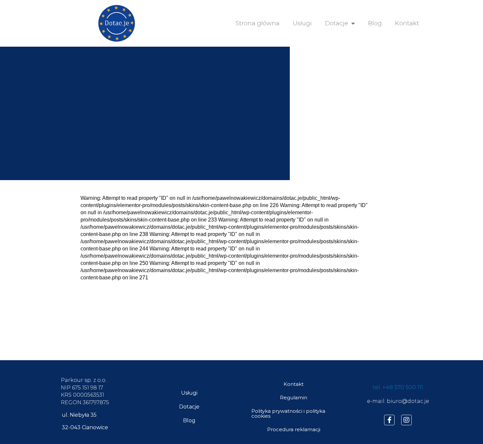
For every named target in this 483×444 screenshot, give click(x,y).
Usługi (302, 23)
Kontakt (407, 23)
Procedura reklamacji (293, 429)
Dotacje (336, 23)
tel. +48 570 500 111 (398, 387)
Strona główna (258, 23)
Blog (375, 23)
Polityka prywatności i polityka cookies (288, 413)
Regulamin (293, 397)
